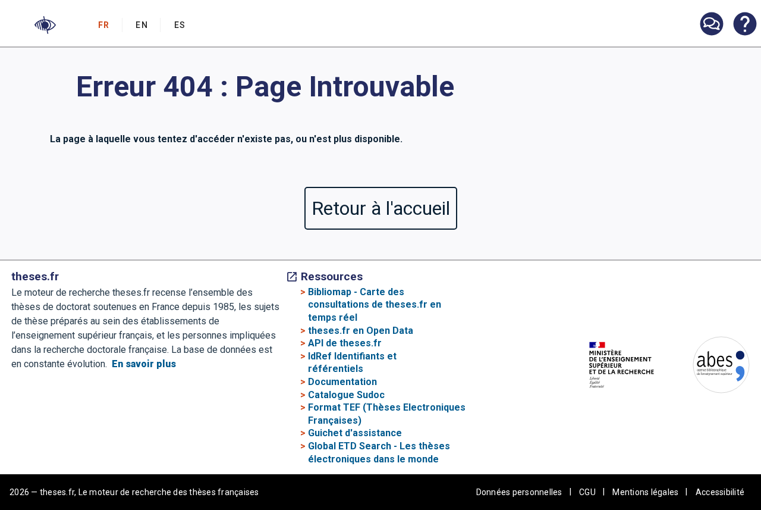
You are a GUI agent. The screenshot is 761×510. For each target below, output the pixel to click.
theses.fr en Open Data (360, 330)
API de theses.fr (345, 343)
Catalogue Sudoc (346, 395)
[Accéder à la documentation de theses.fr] (744, 25)
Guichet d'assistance (355, 433)
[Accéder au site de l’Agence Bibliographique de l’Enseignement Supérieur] (709, 367)
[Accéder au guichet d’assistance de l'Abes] (711, 25)
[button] (45, 25)
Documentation (342, 381)
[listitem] (711, 24)
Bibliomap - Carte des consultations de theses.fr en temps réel (374, 304)
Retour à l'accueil (381, 208)
